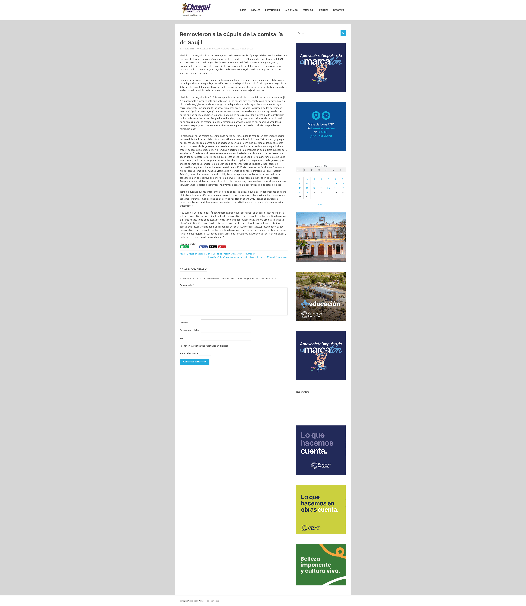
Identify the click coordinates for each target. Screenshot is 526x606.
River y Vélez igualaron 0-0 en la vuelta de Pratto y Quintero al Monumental (218, 253)
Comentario (187, 285)
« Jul (320, 204)
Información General (219, 49)
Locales (255, 10)
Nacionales (291, 10)
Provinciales (272, 10)
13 (328, 183)
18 (314, 188)
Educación (308, 10)
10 (307, 183)
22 (342, 188)
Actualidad (202, 49)
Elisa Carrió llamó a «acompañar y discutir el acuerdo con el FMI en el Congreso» (247, 256)
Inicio (243, 10)
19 (321, 188)
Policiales (235, 49)
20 (328, 188)
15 (342, 183)
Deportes (338, 10)
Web (182, 338)
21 (335, 188)
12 (321, 183)
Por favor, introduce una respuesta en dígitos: (204, 345)
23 (300, 192)
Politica (323, 10)
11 (314, 183)
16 (300, 188)
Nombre (184, 322)
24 (307, 192)
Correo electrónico (189, 330)
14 (335, 183)
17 (307, 188)
